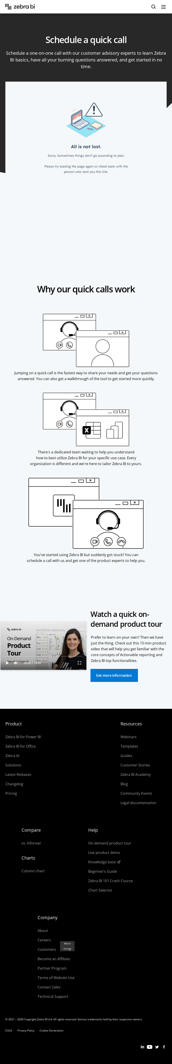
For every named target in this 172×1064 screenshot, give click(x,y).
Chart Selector (100, 890)
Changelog (14, 783)
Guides (126, 755)
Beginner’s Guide (102, 871)
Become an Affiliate (54, 958)
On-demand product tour (109, 843)
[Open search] (153, 6)
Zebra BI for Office (20, 746)
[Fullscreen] (79, 663)
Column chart (33, 870)
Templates (129, 746)
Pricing (11, 793)
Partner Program (52, 968)
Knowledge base (102, 861)
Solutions (13, 765)
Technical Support (53, 996)
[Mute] (16, 663)
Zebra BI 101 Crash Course (110, 880)
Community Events (136, 793)
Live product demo (104, 852)
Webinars (128, 736)
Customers (47, 949)
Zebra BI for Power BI (23, 736)
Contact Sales (49, 987)
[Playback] (7, 663)
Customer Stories (135, 765)
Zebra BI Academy (135, 774)
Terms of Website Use (56, 977)
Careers (44, 940)
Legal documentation (138, 802)
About (43, 930)
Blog (124, 783)
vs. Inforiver (31, 843)
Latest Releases (18, 774)
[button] (114, 675)
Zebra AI (12, 755)
